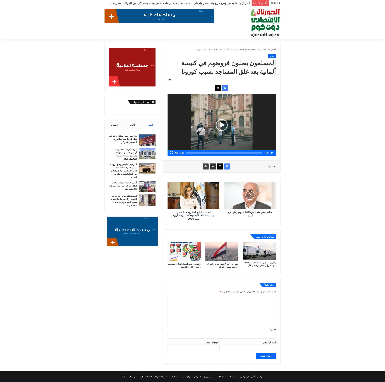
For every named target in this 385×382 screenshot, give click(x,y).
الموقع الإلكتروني (213, 342)
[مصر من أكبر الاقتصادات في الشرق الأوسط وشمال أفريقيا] (221, 251)
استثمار (174, 376)
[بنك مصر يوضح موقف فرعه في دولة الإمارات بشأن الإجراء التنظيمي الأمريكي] (147, 140)
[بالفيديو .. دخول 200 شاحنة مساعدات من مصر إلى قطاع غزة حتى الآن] (259, 251)
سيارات (182, 376)
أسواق (189, 376)
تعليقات (114, 124)
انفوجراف (133, 376)
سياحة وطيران (210, 376)
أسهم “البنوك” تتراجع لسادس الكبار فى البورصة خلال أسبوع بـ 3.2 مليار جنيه (201, 3)
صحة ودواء (165, 376)
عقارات (228, 376)
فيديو (263, 49)
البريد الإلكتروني (268, 342)
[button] (222, 125)
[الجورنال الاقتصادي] (265, 23)
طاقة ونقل (198, 376)
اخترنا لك (148, 376)
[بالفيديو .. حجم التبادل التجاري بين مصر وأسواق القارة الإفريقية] (184, 251)
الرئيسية (270, 49)
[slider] (224, 153)
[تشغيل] (271, 152)
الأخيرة (133, 124)
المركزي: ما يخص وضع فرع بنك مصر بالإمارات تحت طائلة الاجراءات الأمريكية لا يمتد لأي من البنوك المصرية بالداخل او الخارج (123, 170)
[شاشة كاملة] (171, 152)
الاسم (273, 329)
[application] (222, 125)
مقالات (125, 376)
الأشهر (151, 124)
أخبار (253, 376)
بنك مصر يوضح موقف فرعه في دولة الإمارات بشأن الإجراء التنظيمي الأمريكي (123, 139)
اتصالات (220, 376)
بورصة (235, 376)
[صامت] (176, 152)
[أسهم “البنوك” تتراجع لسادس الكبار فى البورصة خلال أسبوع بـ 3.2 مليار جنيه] (147, 186)
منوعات (156, 376)
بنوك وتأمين (244, 376)
